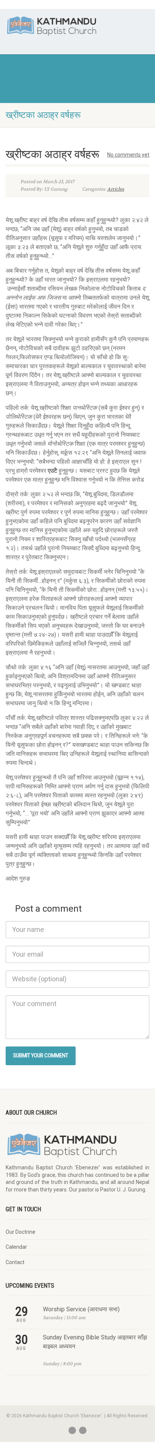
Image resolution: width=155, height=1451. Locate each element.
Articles (115, 189)
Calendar (16, 1247)
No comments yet (128, 155)
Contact (15, 1262)
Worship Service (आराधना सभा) (81, 1309)
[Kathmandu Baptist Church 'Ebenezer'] (52, 26)
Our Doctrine (20, 1232)
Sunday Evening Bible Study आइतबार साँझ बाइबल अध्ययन (95, 1342)
